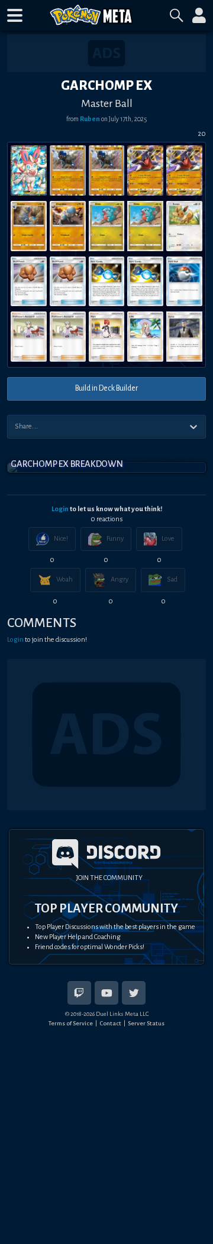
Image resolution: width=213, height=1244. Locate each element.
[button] (14, 15)
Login (60, 509)
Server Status (146, 1023)
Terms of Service (71, 1023)
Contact (110, 1023)
